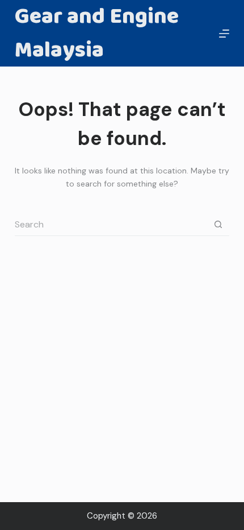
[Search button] (218, 224)
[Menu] (224, 33)
